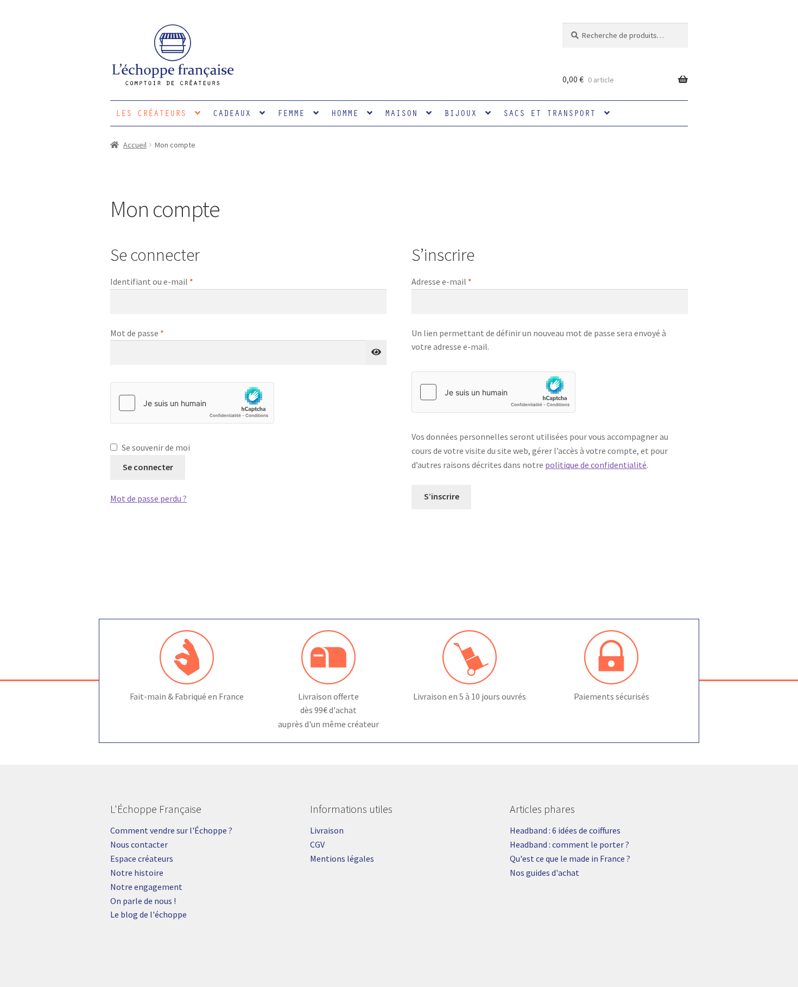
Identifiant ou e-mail (173, 281)
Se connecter (148, 467)
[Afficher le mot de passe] (376, 352)
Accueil (135, 145)
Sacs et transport (549, 113)
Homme (344, 113)
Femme (291, 113)
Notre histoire (136, 872)
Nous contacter (139, 844)
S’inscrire (441, 496)
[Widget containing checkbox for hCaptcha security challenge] (192, 403)
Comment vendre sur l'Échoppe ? (171, 830)
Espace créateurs (141, 858)
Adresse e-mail (463, 281)
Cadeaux (232, 113)
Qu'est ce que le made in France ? (570, 858)
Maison (401, 113)
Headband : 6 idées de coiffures (565, 830)
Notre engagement (146, 886)
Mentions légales (342, 858)
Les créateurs (151, 113)
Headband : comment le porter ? (569, 844)
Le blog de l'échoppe (148, 914)
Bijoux (460, 113)
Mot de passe (158, 332)
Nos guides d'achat (544, 872)
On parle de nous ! (143, 900)
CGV (317, 844)
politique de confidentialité (596, 464)
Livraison (327, 830)
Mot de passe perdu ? (148, 498)
